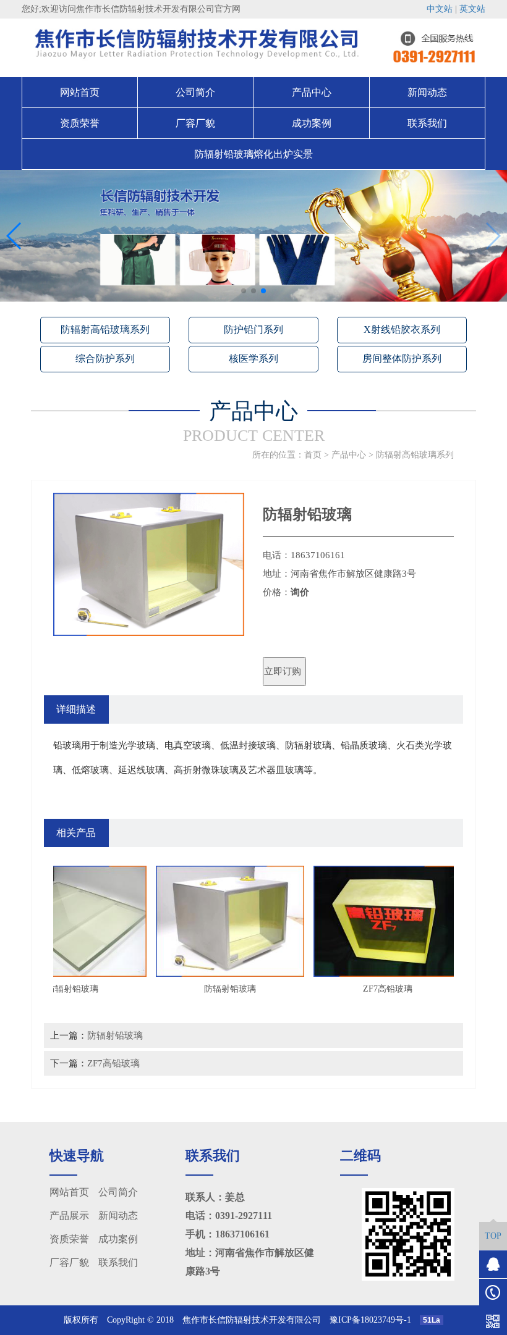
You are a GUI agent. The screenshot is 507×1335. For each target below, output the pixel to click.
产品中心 (311, 92)
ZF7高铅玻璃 (113, 1063)
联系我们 (427, 123)
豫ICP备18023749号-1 (375, 1320)
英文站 (472, 9)
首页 (313, 454)
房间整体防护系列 (401, 358)
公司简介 (195, 92)
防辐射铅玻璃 (115, 1035)
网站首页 (80, 92)
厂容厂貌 (195, 123)
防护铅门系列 (253, 329)
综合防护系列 (105, 358)
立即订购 (282, 671)
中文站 (440, 9)
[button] (243, 290)
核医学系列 (253, 358)
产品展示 (69, 1215)
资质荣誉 (80, 123)
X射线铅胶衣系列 (402, 329)
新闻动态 (427, 92)
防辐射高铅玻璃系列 (105, 329)
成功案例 (311, 123)
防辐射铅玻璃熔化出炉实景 (253, 154)
